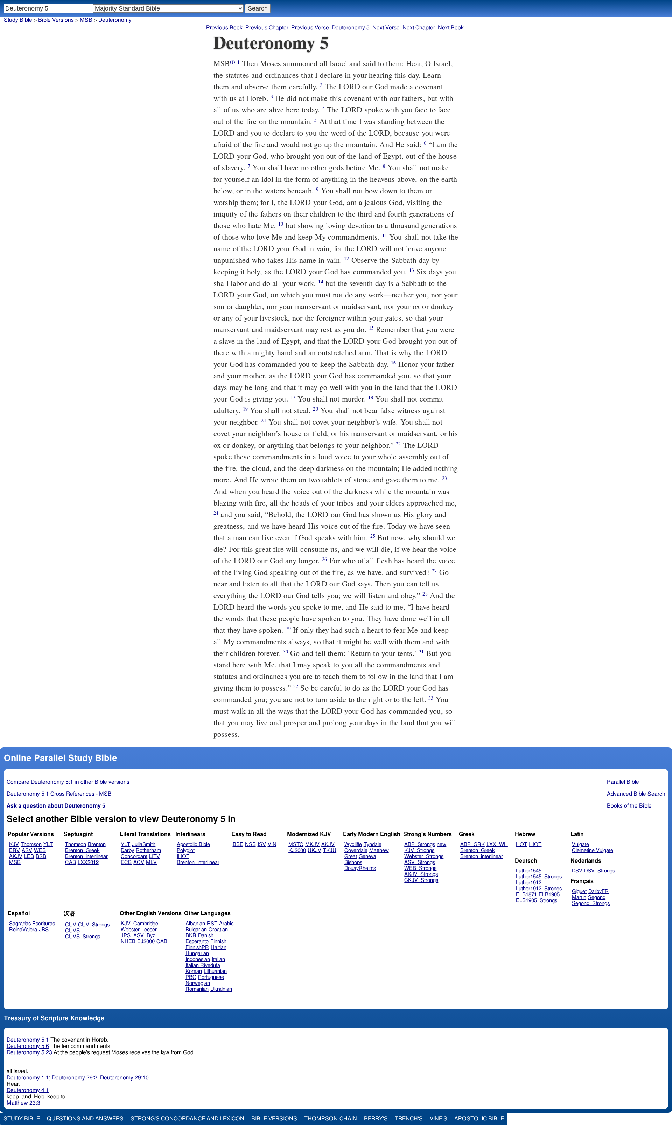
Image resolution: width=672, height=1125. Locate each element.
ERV (14, 850)
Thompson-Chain (330, 1118)
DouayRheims (360, 868)
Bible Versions (56, 20)
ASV (27, 850)
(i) (232, 62)
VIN (272, 844)
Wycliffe (353, 844)
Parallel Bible (623, 782)
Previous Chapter (266, 27)
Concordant (134, 856)
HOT (521, 844)
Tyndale (373, 844)
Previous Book (224, 27)
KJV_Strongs (419, 850)
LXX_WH (497, 844)
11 (384, 235)
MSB (15, 862)
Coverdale (356, 850)
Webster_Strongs (423, 856)
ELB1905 (549, 894)
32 (295, 686)
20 (315, 408)
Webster (130, 929)
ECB (126, 862)
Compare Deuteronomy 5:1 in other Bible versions (68, 782)
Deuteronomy (115, 20)
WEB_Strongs (420, 868)
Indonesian (198, 959)
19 (245, 408)
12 (346, 258)
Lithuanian (215, 971)
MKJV (312, 844)
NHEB (128, 941)
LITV (154, 856)
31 (421, 651)
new (441, 844)
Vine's (438, 1118)
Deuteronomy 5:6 (28, 1046)
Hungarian (197, 953)
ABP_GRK (472, 844)
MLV (151, 862)
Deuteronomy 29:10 (124, 1078)
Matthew (379, 850)
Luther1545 (528, 870)
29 (288, 628)
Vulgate (580, 844)
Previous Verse (310, 27)
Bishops (353, 862)
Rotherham (148, 850)
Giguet (579, 891)
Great (350, 856)
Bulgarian (196, 929)
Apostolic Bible (479, 1118)
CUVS (72, 930)
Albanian (195, 923)
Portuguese (211, 977)
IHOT (183, 856)
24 (216, 512)
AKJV (15, 856)
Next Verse (386, 27)
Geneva (367, 856)
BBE (238, 844)
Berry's (376, 1118)
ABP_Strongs (419, 844)
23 (444, 478)
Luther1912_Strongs (539, 888)
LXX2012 (88, 862)
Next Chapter (418, 27)
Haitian (218, 947)
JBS (44, 929)
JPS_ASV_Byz (138, 935)
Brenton (97, 844)
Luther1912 (528, 882)
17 (292, 397)
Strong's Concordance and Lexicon (187, 1118)
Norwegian (198, 983)
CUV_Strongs (94, 924)
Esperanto (197, 941)
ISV (262, 844)
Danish (206, 935)
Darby (127, 850)
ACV (138, 862)
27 (434, 570)
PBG (191, 977)
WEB (40, 850)
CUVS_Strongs (82, 936)
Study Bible (18, 20)
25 (372, 536)
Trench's (409, 1118)
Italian (218, 959)
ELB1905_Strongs (536, 900)
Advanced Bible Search (636, 794)
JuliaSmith (143, 844)
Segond (597, 897)
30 (285, 651)
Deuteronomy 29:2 (74, 1078)
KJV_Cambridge (139, 923)
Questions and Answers (85, 1118)
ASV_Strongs (419, 862)
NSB (250, 844)
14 (320, 281)
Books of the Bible (629, 806)
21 (263, 420)
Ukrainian (221, 989)
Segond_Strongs (591, 903)
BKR (191, 935)
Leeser (149, 929)
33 (430, 697)
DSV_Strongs (599, 870)
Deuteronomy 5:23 (29, 1052)
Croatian (218, 929)
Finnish (218, 941)
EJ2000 (146, 941)
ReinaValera (23, 929)
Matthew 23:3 (23, 1103)
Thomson (31, 844)
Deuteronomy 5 (351, 27)
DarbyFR (598, 891)
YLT (48, 844)
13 (411, 270)
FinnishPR (197, 947)
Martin (579, 897)
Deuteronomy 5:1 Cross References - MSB (59, 794)
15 (371, 327)
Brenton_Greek (82, 850)
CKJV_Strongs (421, 880)
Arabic (226, 923)
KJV (14, 844)
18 (370, 397)
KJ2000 (297, 850)
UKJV (314, 850)
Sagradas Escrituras (32, 923)
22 (398, 443)
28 (424, 593)
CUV (70, 924)
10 (280, 223)
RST (212, 923)
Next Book (451, 27)
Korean (194, 971)
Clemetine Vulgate (592, 850)
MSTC (295, 844)
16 (393, 362)
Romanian (197, 989)
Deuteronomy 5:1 (28, 1040)
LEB (29, 856)
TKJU (329, 850)
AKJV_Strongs (421, 874)
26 (324, 559)
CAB (70, 862)
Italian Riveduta (203, 965)
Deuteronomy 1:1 (28, 1078)
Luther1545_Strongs (539, 876)
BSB (41, 856)
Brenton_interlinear (86, 856)
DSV (577, 870)
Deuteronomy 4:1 (28, 1090)
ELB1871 (526, 894)
